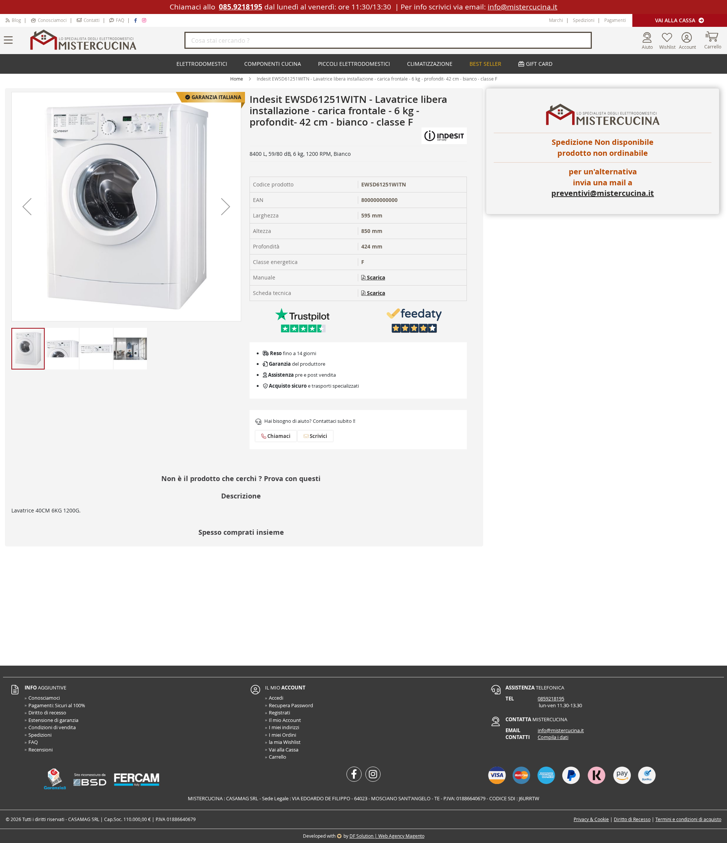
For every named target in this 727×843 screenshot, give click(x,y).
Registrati (279, 712)
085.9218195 (240, 7)
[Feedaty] (414, 320)
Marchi (556, 20)
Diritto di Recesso (632, 819)
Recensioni (40, 749)
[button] (27, 206)
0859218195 (551, 698)
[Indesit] (444, 135)
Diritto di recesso (47, 712)
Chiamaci (278, 436)
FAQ (120, 20)
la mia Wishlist (285, 742)
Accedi (276, 697)
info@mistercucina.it (522, 7)
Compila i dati (553, 737)
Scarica (375, 277)
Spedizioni (583, 20)
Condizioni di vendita (52, 727)
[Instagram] (145, 20)
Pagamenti (615, 20)
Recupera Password (291, 705)
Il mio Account (285, 720)
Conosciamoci (52, 20)
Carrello (277, 756)
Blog (16, 20)
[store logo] (106, 40)
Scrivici (318, 436)
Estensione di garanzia (53, 720)
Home (236, 79)
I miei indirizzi (284, 727)
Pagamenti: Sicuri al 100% (56, 705)
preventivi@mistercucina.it (602, 193)
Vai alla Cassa (676, 20)
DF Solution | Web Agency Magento (386, 836)
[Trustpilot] (302, 320)
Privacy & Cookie (591, 819)
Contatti (92, 20)
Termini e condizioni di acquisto (688, 819)
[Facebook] (136, 20)
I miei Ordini (282, 734)
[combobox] (388, 40)
